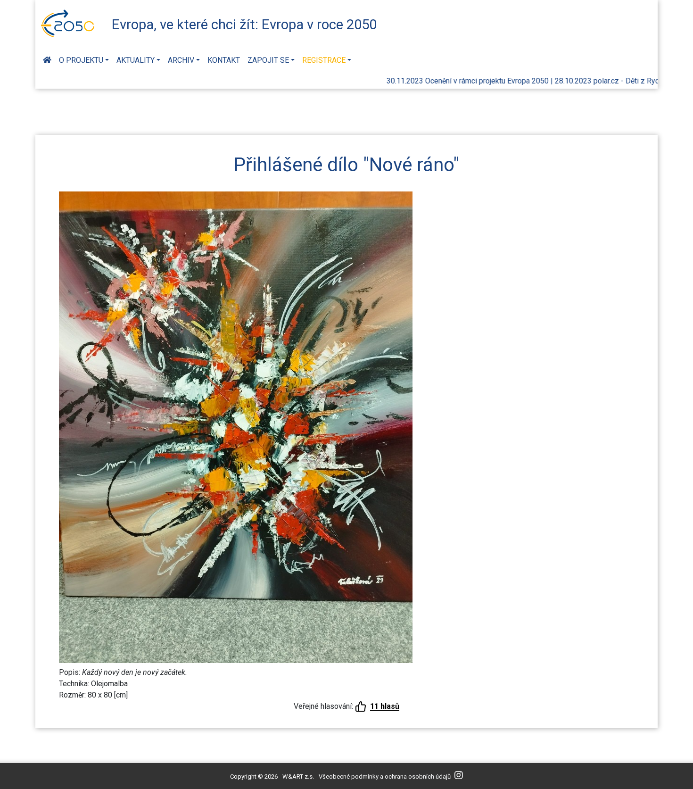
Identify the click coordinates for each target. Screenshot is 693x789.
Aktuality (135, 60)
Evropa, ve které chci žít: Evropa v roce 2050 (244, 25)
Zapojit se (268, 60)
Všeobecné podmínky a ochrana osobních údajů (385, 776)
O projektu (81, 60)
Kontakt (223, 60)
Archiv (181, 60)
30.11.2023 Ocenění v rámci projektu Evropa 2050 (449, 80)
